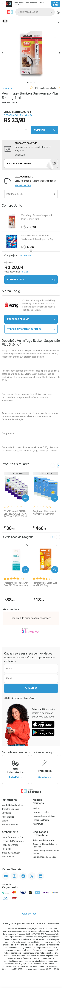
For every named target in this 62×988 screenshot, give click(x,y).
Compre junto (15, 279)
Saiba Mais (20, 155)
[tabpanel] (31, 53)
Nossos (38, 801)
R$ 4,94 (27, 247)
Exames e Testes (41, 812)
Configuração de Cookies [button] (44, 857)
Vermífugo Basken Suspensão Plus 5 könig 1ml (37, 217)
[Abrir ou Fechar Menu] (3, 12)
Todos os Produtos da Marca (24, 329)
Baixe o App (56, 3)
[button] (31, 53)
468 (39, 528)
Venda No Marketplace (12, 805)
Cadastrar (31, 688)
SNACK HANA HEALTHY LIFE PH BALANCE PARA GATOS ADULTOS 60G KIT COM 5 (16, 514)
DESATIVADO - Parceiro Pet (18, 115)
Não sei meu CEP (23, 185)
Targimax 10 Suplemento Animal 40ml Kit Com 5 (45, 512)
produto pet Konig (18, 319)
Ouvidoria (6, 813)
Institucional (9, 799)
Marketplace (8, 856)
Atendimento (10, 832)
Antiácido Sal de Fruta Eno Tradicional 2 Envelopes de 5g (37, 237)
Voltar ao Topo (29, 913)
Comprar (39, 130)
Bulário (5, 821)
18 (38, 599)
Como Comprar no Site (12, 837)
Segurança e (40, 833)
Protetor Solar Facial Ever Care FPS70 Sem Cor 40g (16, 584)
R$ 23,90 (28, 227)
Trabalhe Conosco (10, 809)
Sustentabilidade (10, 824)
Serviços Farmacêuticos (44, 816)
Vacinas (36, 808)
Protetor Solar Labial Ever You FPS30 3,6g (45, 584)
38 (9, 528)
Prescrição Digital (41, 820)
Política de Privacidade (43, 840)
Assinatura (38, 824)
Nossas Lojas (8, 817)
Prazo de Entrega (10, 845)
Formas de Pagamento (13, 841)
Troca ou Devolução (11, 853)
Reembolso (7, 849)
